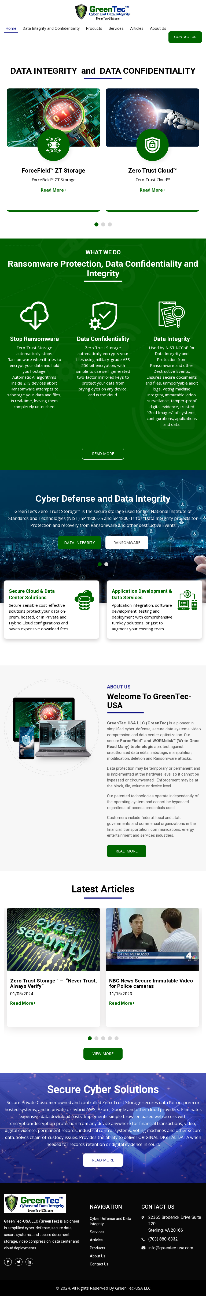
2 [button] (103, 224)
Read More (103, 453)
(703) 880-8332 (163, 1239)
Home (11, 28)
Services (116, 28)
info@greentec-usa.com (170, 1247)
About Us (158, 28)
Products (94, 28)
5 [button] (117, 1038)
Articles (137, 28)
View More (103, 1053)
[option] (53, 150)
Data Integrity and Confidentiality (51, 28)
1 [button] (96, 224)
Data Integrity (79, 542)
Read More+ (54, 190)
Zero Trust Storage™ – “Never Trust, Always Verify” (53, 983)
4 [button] (110, 1038)
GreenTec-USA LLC (132, 1288)
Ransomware (126, 542)
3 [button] (110, 224)
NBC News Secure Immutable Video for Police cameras (151, 983)
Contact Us (185, 36)
